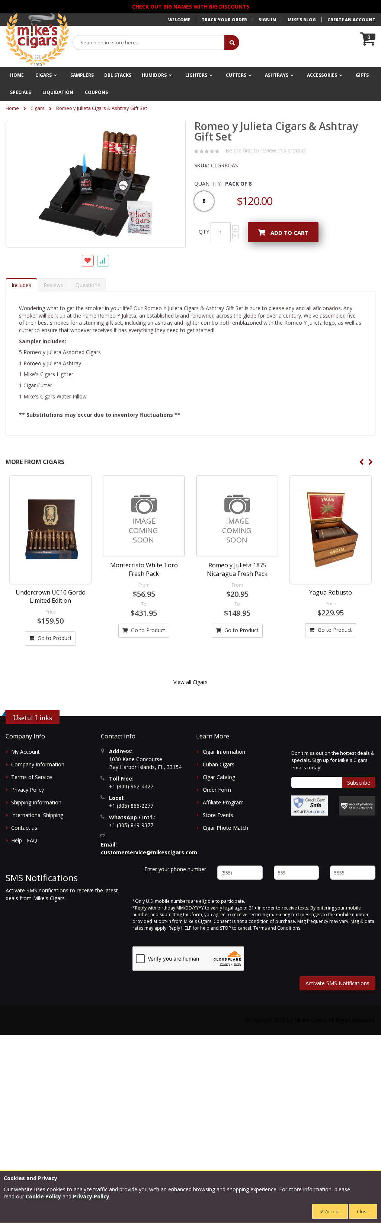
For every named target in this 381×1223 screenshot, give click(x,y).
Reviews (53, 285)
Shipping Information (36, 802)
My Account (25, 751)
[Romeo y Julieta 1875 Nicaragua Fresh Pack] (237, 516)
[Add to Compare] (103, 261)
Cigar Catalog (219, 777)
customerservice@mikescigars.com (149, 852)
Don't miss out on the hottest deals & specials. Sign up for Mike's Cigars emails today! (332, 760)
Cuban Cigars (218, 764)
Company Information (37, 764)
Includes (21, 285)
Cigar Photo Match (225, 827)
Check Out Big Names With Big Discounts (190, 6)
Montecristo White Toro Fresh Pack (144, 569)
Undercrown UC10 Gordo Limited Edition (51, 596)
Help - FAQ (24, 840)
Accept (332, 1211)
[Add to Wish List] (88, 261)
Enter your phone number (175, 869)
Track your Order (224, 19)
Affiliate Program (223, 802)
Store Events (218, 815)
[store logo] (37, 40)
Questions (88, 285)
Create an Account (351, 19)
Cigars (38, 108)
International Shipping (37, 815)
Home (12, 108)
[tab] (21, 284)
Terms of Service (31, 777)
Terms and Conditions (276, 928)
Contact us (24, 827)
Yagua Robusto (330, 592)
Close (363, 1211)
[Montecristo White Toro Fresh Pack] (144, 516)
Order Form (217, 789)
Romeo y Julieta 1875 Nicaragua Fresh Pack (237, 569)
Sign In (267, 19)
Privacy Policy (27, 789)
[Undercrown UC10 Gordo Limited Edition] (50, 529)
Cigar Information (224, 751)
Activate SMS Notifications (337, 983)
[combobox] (149, 42)
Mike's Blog (302, 19)
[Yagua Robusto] (330, 529)
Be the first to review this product (265, 150)
